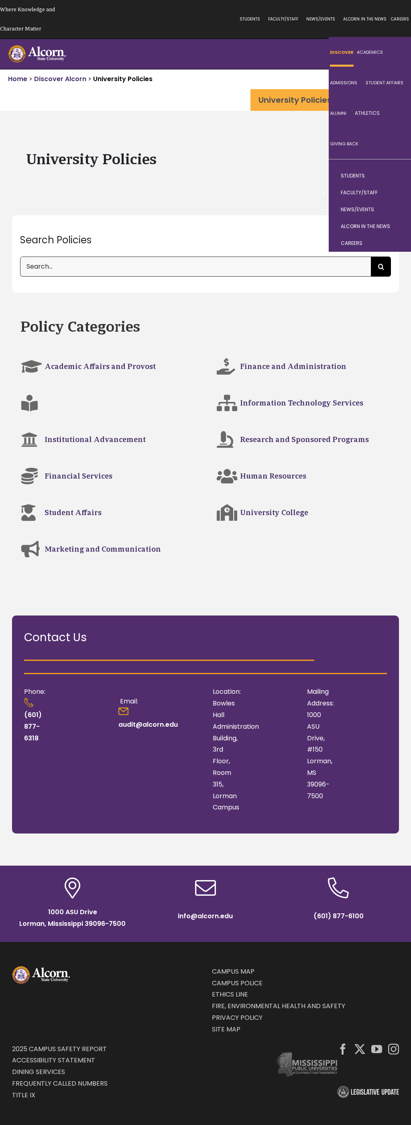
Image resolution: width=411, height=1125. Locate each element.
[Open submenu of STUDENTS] (397, 175)
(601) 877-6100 (338, 916)
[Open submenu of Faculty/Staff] (397, 192)
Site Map (226, 1029)
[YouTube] (376, 1048)
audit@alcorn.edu (148, 724)
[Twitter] (359, 1048)
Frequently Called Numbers (60, 1083)
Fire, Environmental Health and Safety (278, 1006)
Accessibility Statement (53, 1060)
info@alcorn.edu (205, 916)
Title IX (23, 1095)
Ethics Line (230, 994)
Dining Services (38, 1071)
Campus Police (237, 983)
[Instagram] (393, 1048)
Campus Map (233, 971)
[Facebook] (343, 1048)
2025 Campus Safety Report (59, 1049)
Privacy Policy (237, 1017)
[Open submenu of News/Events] (397, 209)
